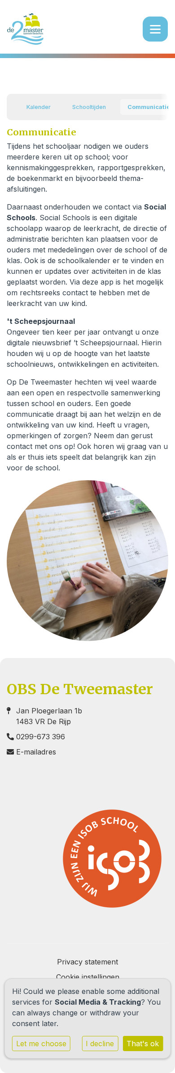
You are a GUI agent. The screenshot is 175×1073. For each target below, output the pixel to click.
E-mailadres (36, 751)
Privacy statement (87, 961)
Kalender (38, 107)
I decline (100, 1043)
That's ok (143, 1043)
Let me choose (41, 1043)
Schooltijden (89, 107)
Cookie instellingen (87, 976)
